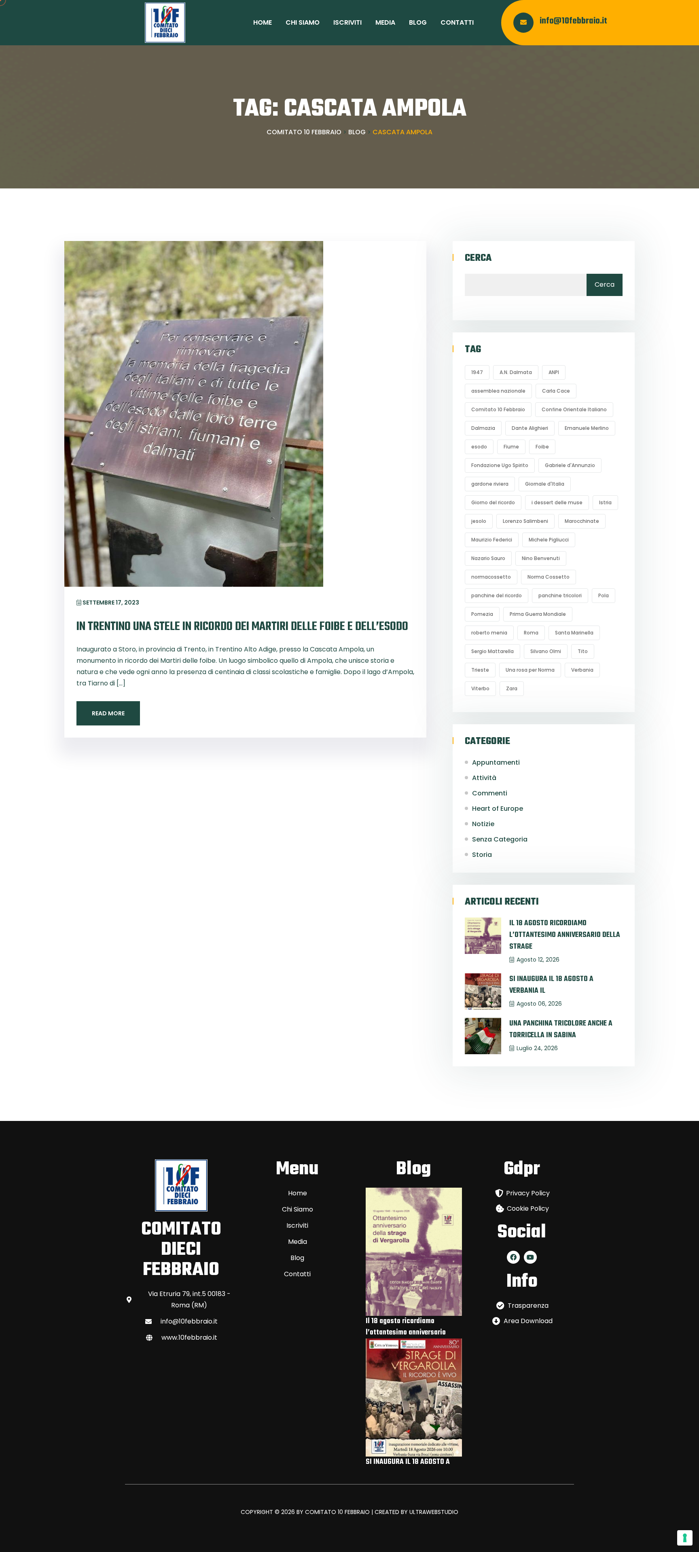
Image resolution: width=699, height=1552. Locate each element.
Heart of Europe (497, 808)
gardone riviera (489, 483)
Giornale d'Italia (544, 483)
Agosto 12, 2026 (538, 960)
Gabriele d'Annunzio (570, 465)
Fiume (511, 446)
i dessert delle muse (557, 502)
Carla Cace (556, 390)
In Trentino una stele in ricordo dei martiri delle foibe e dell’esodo (242, 626)
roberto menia (489, 632)
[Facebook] (513, 1257)
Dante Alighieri (530, 428)
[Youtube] (530, 1257)
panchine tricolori (560, 595)
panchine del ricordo (496, 595)
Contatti (457, 22)
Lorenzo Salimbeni (525, 521)
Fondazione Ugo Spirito (499, 465)
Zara (511, 688)
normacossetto (491, 576)
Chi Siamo (303, 22)
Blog (418, 22)
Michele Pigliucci (549, 539)
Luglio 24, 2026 (537, 1048)
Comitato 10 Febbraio (498, 409)
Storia (482, 854)
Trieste (480, 669)
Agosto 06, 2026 (539, 1004)
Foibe (542, 446)
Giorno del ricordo (493, 502)
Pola (603, 595)
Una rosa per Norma (530, 669)
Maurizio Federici (491, 539)
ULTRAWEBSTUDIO (433, 1512)
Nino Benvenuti (541, 558)
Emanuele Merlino (587, 428)
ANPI (554, 372)
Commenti (489, 793)
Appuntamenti (496, 762)
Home (262, 22)
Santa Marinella (574, 632)
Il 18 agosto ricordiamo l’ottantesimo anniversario (406, 1326)
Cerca (478, 258)
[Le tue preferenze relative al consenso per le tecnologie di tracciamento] (685, 1538)
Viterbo (480, 688)
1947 (477, 372)
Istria (605, 502)
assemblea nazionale (498, 390)
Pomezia (482, 614)
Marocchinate (582, 521)
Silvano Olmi (545, 651)
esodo (479, 446)
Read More (108, 713)
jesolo (478, 521)
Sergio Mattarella (492, 651)
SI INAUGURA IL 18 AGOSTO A (408, 1462)
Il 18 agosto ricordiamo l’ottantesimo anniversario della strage (564, 935)
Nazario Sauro (488, 558)
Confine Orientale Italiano (574, 409)
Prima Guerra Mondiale (538, 614)
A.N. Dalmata (516, 372)
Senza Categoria (499, 839)
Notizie (483, 824)
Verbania (582, 669)
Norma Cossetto (548, 576)
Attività (484, 777)
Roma (531, 632)
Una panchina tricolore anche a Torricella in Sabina (560, 1029)
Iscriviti (347, 22)
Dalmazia (483, 428)
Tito (583, 651)
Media (385, 22)
